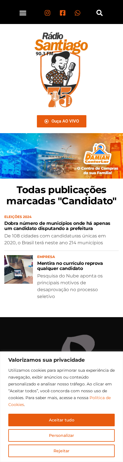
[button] (23, 12)
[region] (61, 406)
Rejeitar (61, 450)
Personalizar (61, 435)
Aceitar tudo (61, 420)
